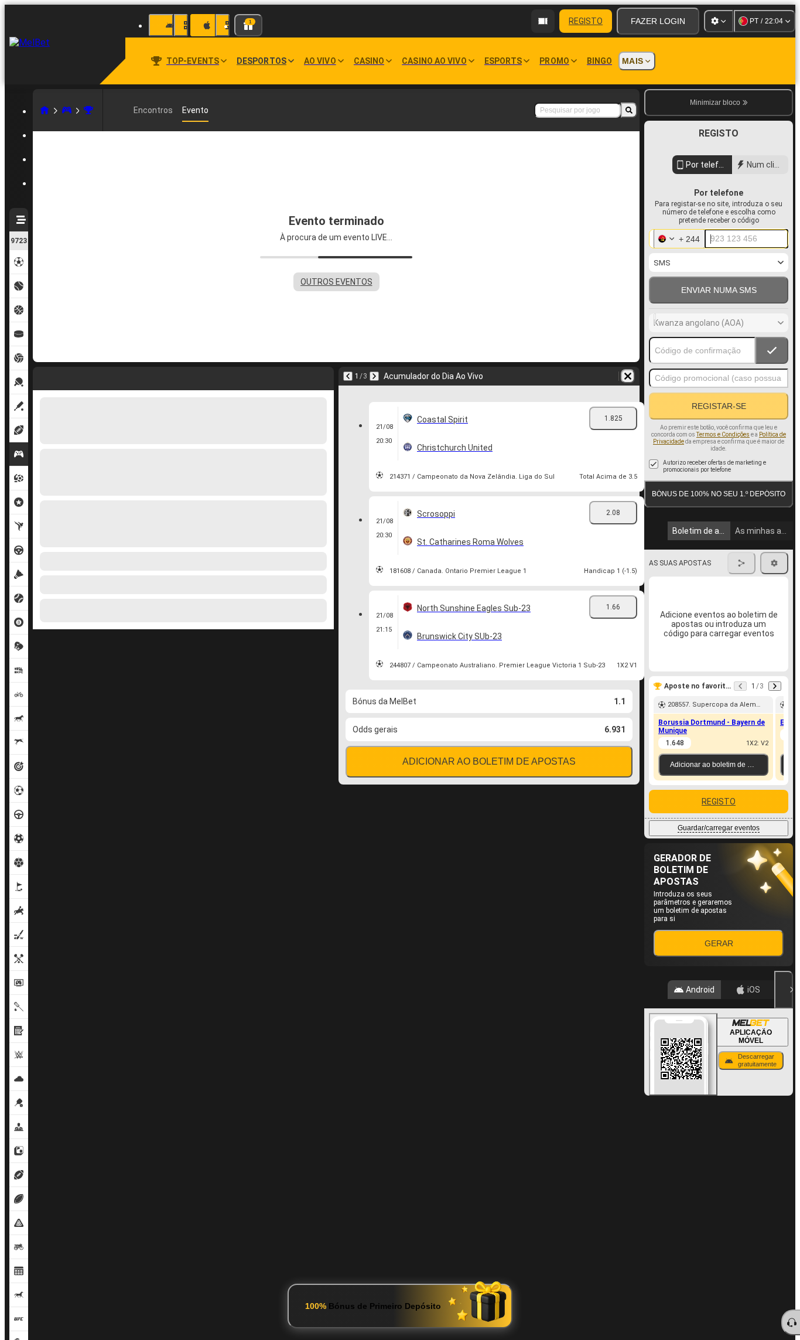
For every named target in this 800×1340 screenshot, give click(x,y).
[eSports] (67, 110)
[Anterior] (42, 376)
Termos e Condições (723, 434)
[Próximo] (72, 376)
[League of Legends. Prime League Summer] (88, 110)
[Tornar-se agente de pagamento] (543, 21)
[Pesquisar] (629, 110)
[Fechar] (783, 989)
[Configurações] (718, 21)
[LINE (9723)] (44, 110)
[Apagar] (322, 376)
